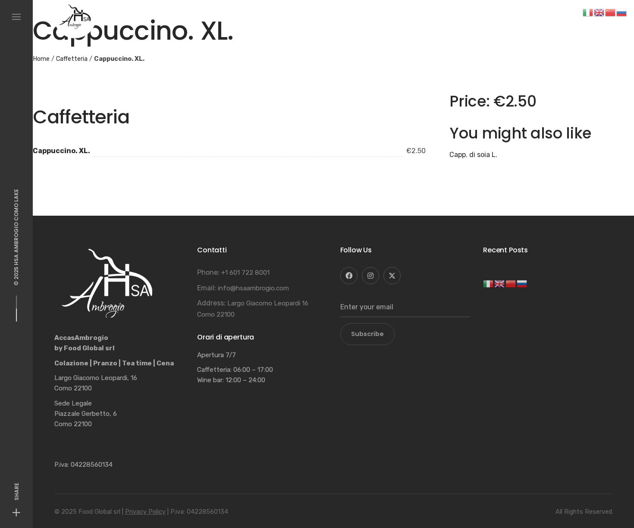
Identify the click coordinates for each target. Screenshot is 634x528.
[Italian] (488, 283)
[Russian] (522, 283)
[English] (499, 283)
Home (41, 59)
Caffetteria (72, 59)
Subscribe (367, 334)
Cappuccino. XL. (61, 151)
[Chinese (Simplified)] (511, 283)
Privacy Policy (145, 511)
